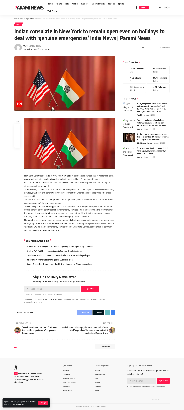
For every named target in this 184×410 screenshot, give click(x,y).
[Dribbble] (158, 88)
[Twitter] (158, 70)
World (139, 115)
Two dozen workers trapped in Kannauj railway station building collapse (58, 255)
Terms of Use (18, 404)
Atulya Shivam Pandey (32, 46)
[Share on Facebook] (146, 48)
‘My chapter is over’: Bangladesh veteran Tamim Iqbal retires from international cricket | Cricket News (151, 122)
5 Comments (106, 346)
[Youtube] (134, 88)
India (18, 24)
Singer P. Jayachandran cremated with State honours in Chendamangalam (59, 264)
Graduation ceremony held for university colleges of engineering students (60, 246)
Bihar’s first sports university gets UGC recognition (50, 259)
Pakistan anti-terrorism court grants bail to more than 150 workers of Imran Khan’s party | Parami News (153, 136)
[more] (136, 7)
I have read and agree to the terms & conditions (44, 295)
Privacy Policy (94, 299)
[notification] (152, 7)
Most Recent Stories (144, 143)
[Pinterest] (134, 79)
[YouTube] (168, 400)
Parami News (28, 7)
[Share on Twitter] (150, 48)
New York (66, 175)
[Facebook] (134, 70)
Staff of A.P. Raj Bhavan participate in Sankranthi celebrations (54, 251)
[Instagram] (158, 79)
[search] (156, 7)
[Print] (158, 48)
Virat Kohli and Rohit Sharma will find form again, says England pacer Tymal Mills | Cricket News (152, 150)
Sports (139, 129)
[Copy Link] (154, 48)
